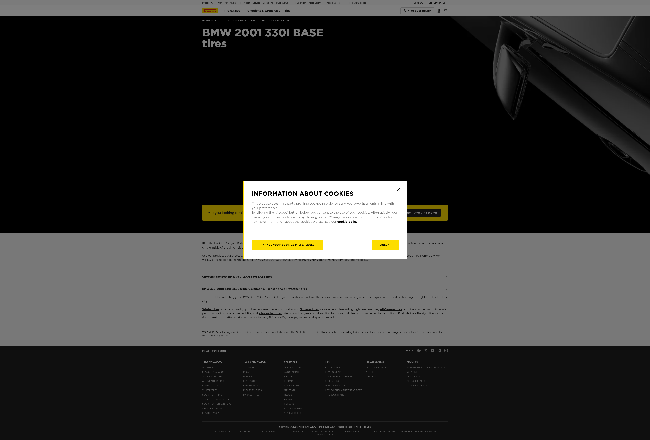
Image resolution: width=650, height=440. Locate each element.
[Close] (398, 189)
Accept (385, 245)
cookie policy (347, 221)
